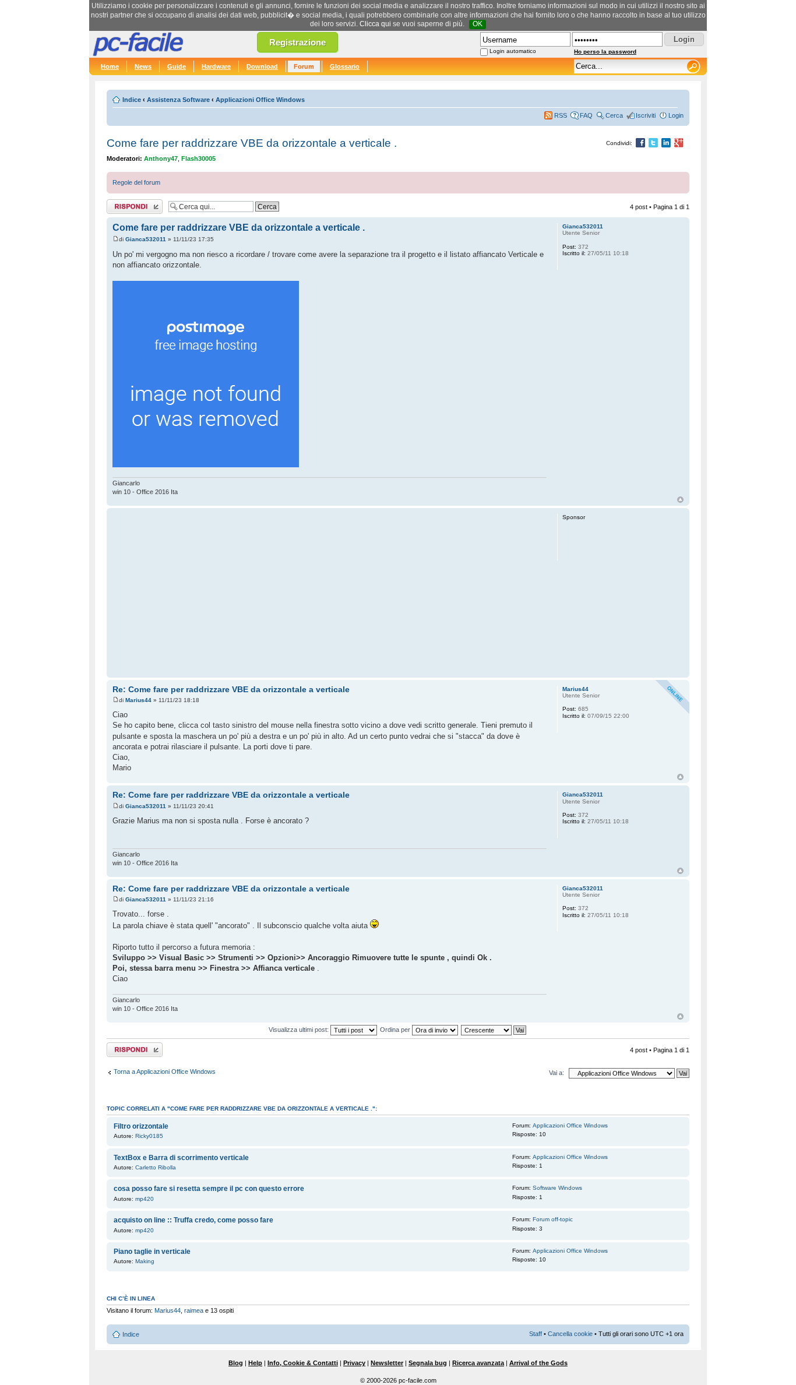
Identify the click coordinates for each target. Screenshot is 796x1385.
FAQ (586, 115)
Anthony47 (161, 158)
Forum (304, 66)
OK (477, 24)
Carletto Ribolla (155, 1167)
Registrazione (297, 42)
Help (255, 1362)
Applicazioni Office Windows (260, 99)
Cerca (614, 115)
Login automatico (512, 51)
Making (144, 1261)
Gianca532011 (145, 239)
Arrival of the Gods (538, 1362)
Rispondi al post (129, 203)
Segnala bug (427, 1362)
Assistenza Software (178, 99)
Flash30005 (198, 158)
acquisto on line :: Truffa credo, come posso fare (193, 1220)
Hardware (216, 66)
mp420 (144, 1199)
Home (110, 66)
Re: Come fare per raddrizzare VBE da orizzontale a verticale (231, 689)
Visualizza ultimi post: (299, 1029)
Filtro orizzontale (141, 1126)
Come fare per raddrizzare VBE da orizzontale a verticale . (252, 143)
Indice (131, 99)
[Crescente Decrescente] (494, 1029)
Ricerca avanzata (478, 1362)
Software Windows (557, 1188)
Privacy (354, 1362)
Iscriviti (646, 115)
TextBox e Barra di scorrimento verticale (181, 1157)
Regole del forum (136, 182)
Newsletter (387, 1362)
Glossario (345, 66)
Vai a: (556, 1072)
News (143, 66)
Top (680, 499)
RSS (560, 115)
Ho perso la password (605, 51)
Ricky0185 (149, 1136)
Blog (235, 1362)
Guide (176, 66)
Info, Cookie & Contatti (302, 1362)
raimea (193, 1310)
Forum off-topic (553, 1219)
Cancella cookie (570, 1333)
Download (262, 66)
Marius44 (138, 700)
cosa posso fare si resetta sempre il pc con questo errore (209, 1188)
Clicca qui (375, 24)
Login (676, 115)
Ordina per (396, 1029)
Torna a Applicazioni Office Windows (165, 1071)
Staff (535, 1333)
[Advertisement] (329, 592)
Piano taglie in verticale (152, 1251)
